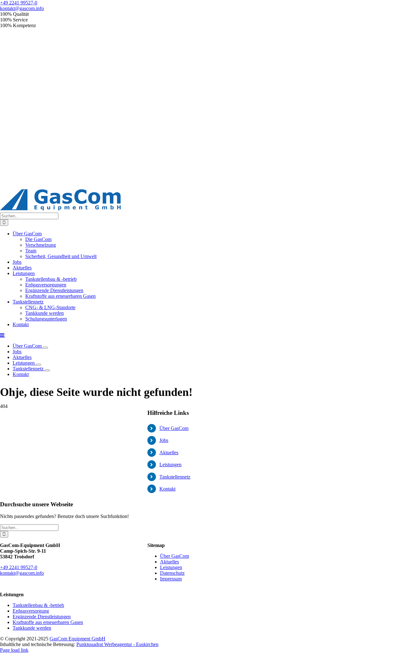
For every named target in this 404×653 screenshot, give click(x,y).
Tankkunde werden (32, 628)
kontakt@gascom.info (22, 8)
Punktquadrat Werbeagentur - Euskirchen (117, 644)
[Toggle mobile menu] (2, 335)
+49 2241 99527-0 (18, 2)
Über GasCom (173, 428)
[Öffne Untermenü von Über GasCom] (45, 348)
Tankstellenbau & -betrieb (38, 605)
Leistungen (170, 464)
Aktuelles (168, 452)
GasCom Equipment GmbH (77, 638)
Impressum (171, 578)
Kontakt (167, 488)
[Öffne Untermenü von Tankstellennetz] (47, 370)
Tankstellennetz (174, 476)
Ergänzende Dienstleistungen (42, 616)
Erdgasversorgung (31, 611)
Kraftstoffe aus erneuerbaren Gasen (48, 622)
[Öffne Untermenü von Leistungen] (38, 365)
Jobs (163, 440)
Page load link (14, 650)
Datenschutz (172, 573)
